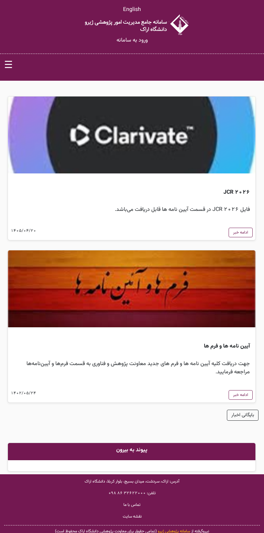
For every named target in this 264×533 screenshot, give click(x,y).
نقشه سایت (132, 516)
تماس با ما (132, 505)
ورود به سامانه (132, 40)
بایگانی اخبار (242, 415)
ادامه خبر (240, 232)
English (132, 9)
